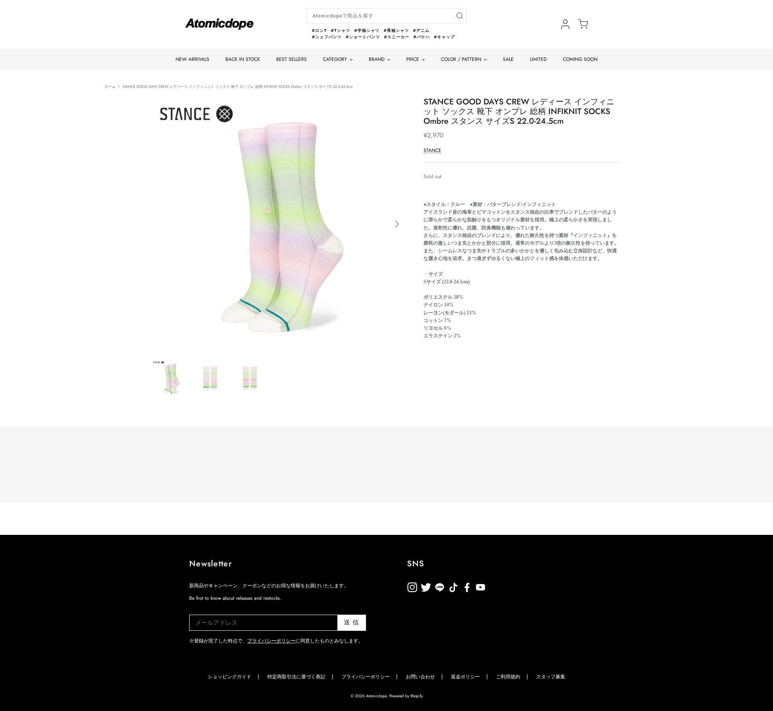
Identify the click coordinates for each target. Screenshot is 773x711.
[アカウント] (565, 24)
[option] (279, 224)
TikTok (439, 586)
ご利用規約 (508, 676)
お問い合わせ (420, 676)
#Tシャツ (340, 30)
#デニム (421, 30)
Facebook (480, 586)
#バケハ (421, 37)
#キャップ (444, 37)
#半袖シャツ (367, 30)
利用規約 (494, 586)
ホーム (110, 86)
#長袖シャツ (396, 30)
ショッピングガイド (229, 676)
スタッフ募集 (550, 676)
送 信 (352, 622)
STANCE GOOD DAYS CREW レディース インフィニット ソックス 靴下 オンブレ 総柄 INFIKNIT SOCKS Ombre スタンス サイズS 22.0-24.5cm (237, 86)
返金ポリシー (508, 586)
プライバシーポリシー (271, 640)
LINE (453, 586)
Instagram (412, 586)
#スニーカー (396, 37)
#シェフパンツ (327, 37)
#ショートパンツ (363, 37)
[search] (460, 15)
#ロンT (319, 30)
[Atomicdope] (219, 24)
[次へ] (397, 224)
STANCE (432, 150)
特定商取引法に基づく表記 (296, 676)
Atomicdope (376, 696)
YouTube (467, 586)
